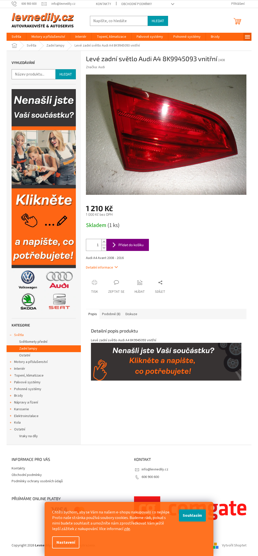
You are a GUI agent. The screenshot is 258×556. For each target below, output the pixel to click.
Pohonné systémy (27, 389)
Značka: (95, 67)
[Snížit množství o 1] (103, 248)
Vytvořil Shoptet (234, 545)
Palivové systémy (27, 382)
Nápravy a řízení (26, 402)
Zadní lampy (28, 348)
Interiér (19, 368)
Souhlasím (192, 515)
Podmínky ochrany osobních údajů (37, 481)
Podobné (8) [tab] (111, 314)
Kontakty (103, 4)
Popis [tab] (92, 314)
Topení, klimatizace (29, 375)
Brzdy (18, 395)
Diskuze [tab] (131, 314)
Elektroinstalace (26, 416)
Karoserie (21, 409)
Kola (17, 422)
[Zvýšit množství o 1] (103, 242)
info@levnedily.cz (155, 469)
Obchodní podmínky (136, 4)
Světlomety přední (33, 341)
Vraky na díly (28, 436)
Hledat (158, 21)
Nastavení (65, 542)
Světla (19, 335)
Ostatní (24, 355)
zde (127, 529)
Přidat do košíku (131, 245)
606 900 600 (150, 476)
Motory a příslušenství (31, 361)
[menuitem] (16, 37)
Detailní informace (99, 267)
